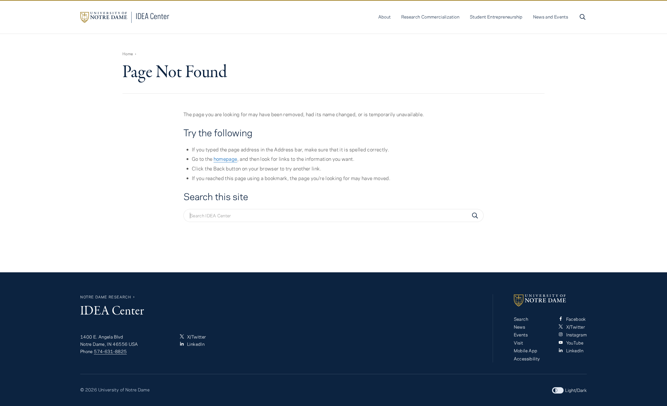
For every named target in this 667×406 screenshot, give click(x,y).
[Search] (475, 215)
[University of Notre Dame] (550, 300)
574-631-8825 (110, 351)
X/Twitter (196, 337)
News (519, 327)
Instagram (576, 334)
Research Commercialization (430, 17)
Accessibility (527, 358)
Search (521, 319)
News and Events (550, 17)
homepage (225, 159)
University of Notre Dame (124, 389)
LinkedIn (195, 344)
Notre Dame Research (105, 296)
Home (127, 53)
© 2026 (88, 389)
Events (521, 334)
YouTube (574, 343)
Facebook (575, 319)
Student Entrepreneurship (496, 17)
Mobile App (526, 350)
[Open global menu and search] (582, 17)
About (384, 17)
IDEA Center (152, 16)
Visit (518, 343)
